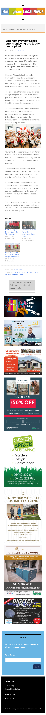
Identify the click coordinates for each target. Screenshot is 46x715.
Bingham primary (21, 272)
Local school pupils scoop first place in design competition (12, 254)
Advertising (9, 686)
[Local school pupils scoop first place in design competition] (12, 247)
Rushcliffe (18, 270)
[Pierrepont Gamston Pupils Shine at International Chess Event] (29, 225)
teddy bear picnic (17, 274)
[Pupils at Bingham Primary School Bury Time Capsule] (12, 225)
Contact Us (9, 699)
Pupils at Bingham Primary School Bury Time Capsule (12, 232)
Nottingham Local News (23, 12)
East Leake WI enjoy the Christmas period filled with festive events (20, 285)
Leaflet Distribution (12, 689)
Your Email (10, 655)
